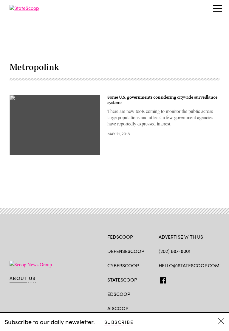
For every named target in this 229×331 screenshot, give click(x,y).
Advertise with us (181, 237)
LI (183, 279)
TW (173, 279)
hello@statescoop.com (189, 265)
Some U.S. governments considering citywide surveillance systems (162, 99)
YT (205, 279)
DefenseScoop (125, 251)
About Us (23, 278)
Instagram (196, 279)
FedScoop (120, 237)
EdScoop (118, 294)
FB (161, 279)
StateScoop (122, 279)
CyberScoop (123, 265)
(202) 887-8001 (175, 251)
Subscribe (118, 322)
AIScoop (118, 308)
